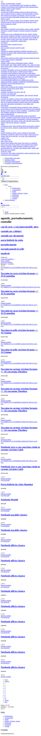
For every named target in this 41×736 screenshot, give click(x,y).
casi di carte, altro (6, 153)
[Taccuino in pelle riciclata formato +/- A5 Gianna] (20, 326)
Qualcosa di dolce (6, 90)
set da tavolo (25, 37)
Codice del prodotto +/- (8, 259)
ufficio (21, 88)
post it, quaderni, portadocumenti (18, 128)
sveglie (3, 59)
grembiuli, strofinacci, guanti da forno (20, 36)
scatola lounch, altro (15, 37)
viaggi (2, 131)
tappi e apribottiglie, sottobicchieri (16, 41)
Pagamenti (15, 196)
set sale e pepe (14, 39)
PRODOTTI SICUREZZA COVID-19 (13, 78)
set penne (37, 66)
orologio (20, 87)
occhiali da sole (13, 87)
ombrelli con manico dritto (9, 53)
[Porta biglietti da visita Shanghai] (5, 480)
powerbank (29, 100)
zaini (37, 148)
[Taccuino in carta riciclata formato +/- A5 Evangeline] (20, 269)
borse (5, 44)
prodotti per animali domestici (18, 112)
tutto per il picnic (15, 111)
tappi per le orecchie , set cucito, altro (17, 136)
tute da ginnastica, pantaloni (17, 122)
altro (2, 29)
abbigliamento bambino (8, 116)
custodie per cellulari (30, 5)
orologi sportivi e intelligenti (13, 59)
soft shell (29, 121)
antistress (17, 12)
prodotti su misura (6, 85)
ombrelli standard (6, 54)
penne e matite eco (14, 66)
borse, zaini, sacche (6, 141)
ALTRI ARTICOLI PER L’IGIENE (17, 81)
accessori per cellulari (20, 70)
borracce (19, 107)
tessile (17, 88)
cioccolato (10, 92)
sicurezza (30, 95)
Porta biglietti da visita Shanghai (17, 484)
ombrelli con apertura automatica (10, 51)
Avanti (7, 700)
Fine (6, 702)
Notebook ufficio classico (13, 545)
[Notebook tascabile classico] (5, 511)
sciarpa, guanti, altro (20, 121)
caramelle (3, 92)
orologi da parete (13, 58)
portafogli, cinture (6, 151)
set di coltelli (33, 37)
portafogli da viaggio (22, 153)
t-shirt (7, 122)
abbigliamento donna (21, 116)
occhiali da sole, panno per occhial (29, 17)
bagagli (3, 133)
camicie (15, 117)
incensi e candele (16, 14)
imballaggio (4, 46)
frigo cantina (4, 36)
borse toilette (34, 145)
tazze (13, 88)
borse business (10, 143)
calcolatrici (9, 100)
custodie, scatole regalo (8, 63)
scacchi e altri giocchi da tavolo (16, 22)
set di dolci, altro (18, 92)
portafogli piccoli (6, 155)
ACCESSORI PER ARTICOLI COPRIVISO (15, 80)
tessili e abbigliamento (7, 114)
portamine (31, 66)
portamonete (15, 155)
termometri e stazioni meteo (20, 102)
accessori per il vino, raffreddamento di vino (14, 34)
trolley (29, 148)
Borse (2, 150)
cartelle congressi (17, 146)
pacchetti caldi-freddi (12, 17)
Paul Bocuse (4, 37)
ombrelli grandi (21, 53)
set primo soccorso (29, 109)
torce (30, 102)
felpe (19, 117)
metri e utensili (21, 100)
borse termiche (25, 145)
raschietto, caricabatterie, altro (18, 95)
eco (34, 146)
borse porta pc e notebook (29, 143)
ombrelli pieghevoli (32, 53)
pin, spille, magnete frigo (29, 76)
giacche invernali (35, 117)
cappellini (4, 27)
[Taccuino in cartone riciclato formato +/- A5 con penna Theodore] (20, 365)
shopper (24, 148)
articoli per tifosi (25, 12)
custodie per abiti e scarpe (13, 133)
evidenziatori (19, 63)
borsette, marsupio (6, 146)
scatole (22, 48)
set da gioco (29, 22)
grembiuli (13, 119)
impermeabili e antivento (24, 119)
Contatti (14, 198)
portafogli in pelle (34, 153)
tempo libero (4, 105)
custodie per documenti (8, 7)
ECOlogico (4, 42)
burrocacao (33, 12)
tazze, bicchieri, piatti (25, 39)
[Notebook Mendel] (5, 495)
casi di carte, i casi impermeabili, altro (12, 5)
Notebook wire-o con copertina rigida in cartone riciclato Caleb (20, 448)
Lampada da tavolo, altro (8, 126)
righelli (30, 128)
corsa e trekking (5, 14)
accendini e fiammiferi (7, 70)
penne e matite (5, 61)
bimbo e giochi (5, 19)
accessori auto (5, 95)
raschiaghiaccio (12, 75)
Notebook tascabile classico (14, 515)
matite (15, 65)
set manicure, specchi (23, 15)
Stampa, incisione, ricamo (20, 193)
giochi (6, 87)
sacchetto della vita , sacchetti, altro (11, 148)
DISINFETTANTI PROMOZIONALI (12, 83)
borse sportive (16, 145)
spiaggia (9, 88)
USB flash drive (5, 139)
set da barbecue (5, 109)
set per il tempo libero (16, 109)
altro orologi (4, 58)
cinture (14, 153)
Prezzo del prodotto (6, 262)
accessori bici (5, 107)
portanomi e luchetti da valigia (10, 134)
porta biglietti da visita (21, 7)
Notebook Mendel (9, 499)
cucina (3, 32)
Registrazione (16, 188)
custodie (6, 48)
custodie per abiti (28, 146)
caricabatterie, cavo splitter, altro (23, 104)
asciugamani (13, 107)
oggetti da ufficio (21, 126)
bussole (3, 100)
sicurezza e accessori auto (8, 93)
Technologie (4, 97)
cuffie (2, 87)
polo (12, 121)
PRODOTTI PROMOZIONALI (10, 181)
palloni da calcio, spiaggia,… (31, 107)
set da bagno (13, 15)
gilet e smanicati (5, 119)
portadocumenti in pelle (8, 8)
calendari (3, 25)
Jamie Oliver (35, 36)
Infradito (6, 112)
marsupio (12, 48)
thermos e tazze (5, 111)
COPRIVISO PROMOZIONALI (28, 82)
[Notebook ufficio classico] (5, 541)
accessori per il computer (21, 99)
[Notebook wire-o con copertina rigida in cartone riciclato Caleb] (20, 443)
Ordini (14, 191)
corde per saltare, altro (16, 20)
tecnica (20, 44)
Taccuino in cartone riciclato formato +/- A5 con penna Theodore (19, 370)
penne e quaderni (12, 44)
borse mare (18, 143)
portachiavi (4, 75)
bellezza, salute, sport (7, 10)
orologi (3, 56)
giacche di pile (25, 117)
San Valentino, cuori (23, 75)
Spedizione (15, 195)
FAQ (6, 185)
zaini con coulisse (10, 150)
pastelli (19, 65)
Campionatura (16, 190)
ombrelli (3, 49)
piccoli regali (4, 68)
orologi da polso (24, 58)
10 (5, 698)
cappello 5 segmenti (19, 31)
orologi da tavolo (34, 58)
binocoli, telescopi (34, 99)
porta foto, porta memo (28, 73)
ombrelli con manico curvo (29, 51)
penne (6, 66)
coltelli (14, 100)
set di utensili (8, 102)
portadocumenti (33, 7)
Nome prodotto (5, 261)
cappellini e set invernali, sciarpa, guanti (21, 29)
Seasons (6, 15)
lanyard (25, 71)
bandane (6, 29)
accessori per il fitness (7, 12)
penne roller (23, 66)
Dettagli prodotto (6, 285)
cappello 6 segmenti (31, 31)
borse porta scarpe (6, 145)
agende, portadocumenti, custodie (11, 3)
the (24, 92)
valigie (34, 148)
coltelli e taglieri (32, 34)
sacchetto (3, 88)
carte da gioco (5, 20)
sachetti (18, 48)
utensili (36, 95)
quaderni (17, 8)
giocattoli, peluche (28, 20)
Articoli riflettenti (10, 200)
